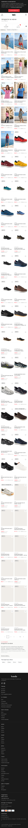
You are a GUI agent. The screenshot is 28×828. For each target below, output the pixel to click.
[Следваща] (23, 636)
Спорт (3, 756)
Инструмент (3, 789)
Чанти (2, 777)
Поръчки (3, 715)
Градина (3, 786)
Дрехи (3, 662)
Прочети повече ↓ (5, 655)
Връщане (3, 692)
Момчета (3, 748)
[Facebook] (2, 683)
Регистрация (3, 714)
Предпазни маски (4, 779)
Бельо (14, 662)
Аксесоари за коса (5, 773)
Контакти (3, 688)
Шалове (3, 768)
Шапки (2, 769)
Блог (2, 699)
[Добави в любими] (12, 34)
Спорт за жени (4, 759)
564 (20, 636)
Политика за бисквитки (6, 706)
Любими (3, 717)
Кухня (2, 787)
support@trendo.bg (5, 798)
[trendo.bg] (14, 15)
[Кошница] (26, 15)
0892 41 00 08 (4, 796)
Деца (2, 745)
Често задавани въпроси (6, 694)
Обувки (9, 662)
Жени (2, 724)
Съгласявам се (14, 10)
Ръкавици (3, 771)
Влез (2, 712)
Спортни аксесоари (5, 762)
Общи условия (4, 703)
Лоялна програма (4, 719)
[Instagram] (4, 683)
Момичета (3, 750)
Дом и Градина (5, 783)
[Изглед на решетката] (26, 26)
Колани (2, 780)
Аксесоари (4, 765)
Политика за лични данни (6, 705)
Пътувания (3, 701)
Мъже (2, 735)
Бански (20, 662)
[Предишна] (4, 636)
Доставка (3, 690)
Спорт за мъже (4, 760)
